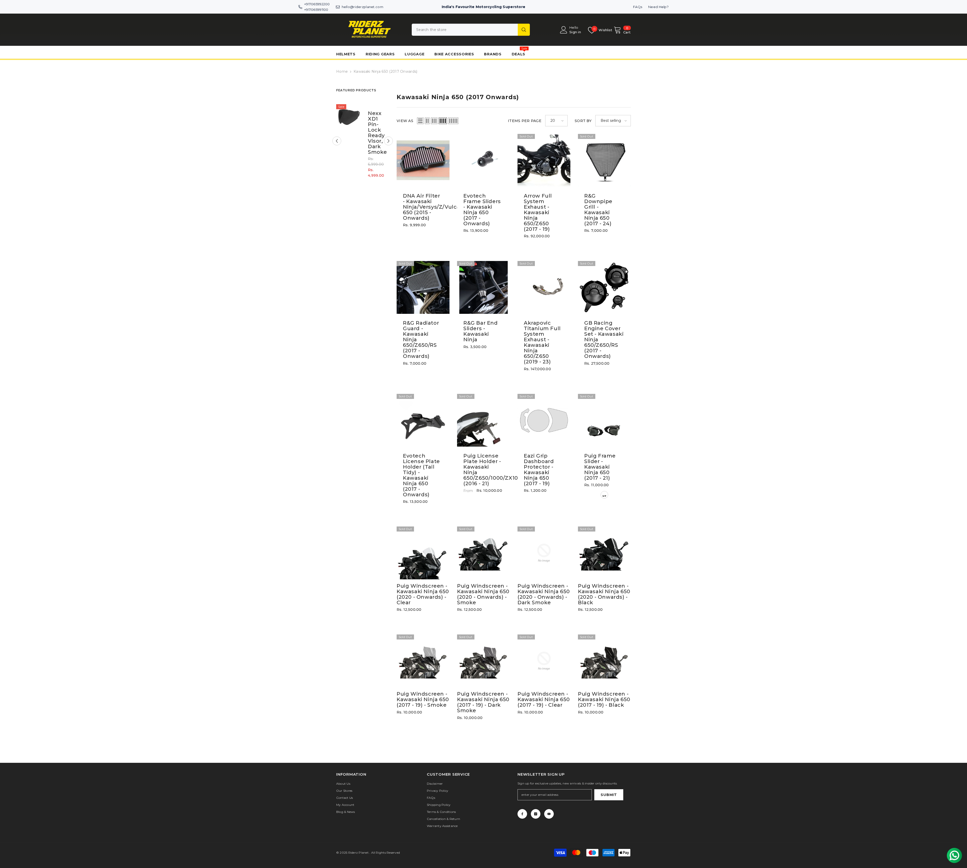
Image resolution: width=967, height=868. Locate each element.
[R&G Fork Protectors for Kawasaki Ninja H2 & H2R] (349, 117)
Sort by (583, 121)
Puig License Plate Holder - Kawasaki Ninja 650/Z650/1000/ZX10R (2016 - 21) (483, 469)
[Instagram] (535, 814)
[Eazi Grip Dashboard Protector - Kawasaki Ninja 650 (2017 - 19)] (543, 420)
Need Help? (658, 7)
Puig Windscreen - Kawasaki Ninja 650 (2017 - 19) (423, 699)
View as (405, 121)
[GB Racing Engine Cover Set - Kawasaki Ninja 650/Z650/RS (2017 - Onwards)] (604, 287)
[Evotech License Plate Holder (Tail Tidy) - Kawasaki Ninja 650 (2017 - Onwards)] (423, 420)
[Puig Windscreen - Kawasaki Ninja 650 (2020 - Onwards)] (423, 552)
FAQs (637, 7)
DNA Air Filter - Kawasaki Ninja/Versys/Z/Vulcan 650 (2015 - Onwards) (423, 207)
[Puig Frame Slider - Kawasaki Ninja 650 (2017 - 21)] (604, 420)
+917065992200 (317, 4)
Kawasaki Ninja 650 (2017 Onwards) (385, 71)
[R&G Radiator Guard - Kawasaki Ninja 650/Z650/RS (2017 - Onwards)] (423, 287)
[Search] (471, 30)
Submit (609, 794)
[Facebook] (522, 814)
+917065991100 (316, 10)
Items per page (524, 121)
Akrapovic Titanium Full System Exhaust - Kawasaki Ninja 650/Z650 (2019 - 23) (542, 342)
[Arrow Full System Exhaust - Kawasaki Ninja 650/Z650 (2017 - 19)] (543, 160)
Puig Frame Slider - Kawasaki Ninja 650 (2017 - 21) (600, 467)
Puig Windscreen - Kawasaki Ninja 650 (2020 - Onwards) (423, 594)
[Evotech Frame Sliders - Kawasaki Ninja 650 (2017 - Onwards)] (483, 160)
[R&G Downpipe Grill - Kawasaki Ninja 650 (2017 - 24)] (604, 160)
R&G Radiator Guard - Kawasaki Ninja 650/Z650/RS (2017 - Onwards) (421, 339)
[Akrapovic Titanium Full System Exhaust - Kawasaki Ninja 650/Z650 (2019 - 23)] (543, 287)
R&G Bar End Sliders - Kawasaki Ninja (480, 331)
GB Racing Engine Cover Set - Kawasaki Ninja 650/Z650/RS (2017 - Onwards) (604, 339)
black (604, 495)
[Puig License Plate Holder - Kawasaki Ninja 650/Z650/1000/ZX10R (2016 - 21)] (483, 420)
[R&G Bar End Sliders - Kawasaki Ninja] (483, 287)
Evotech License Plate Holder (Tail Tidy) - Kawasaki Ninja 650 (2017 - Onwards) (421, 475)
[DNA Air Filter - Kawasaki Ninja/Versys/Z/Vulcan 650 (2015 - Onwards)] (423, 160)
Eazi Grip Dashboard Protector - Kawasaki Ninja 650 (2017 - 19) (539, 469)
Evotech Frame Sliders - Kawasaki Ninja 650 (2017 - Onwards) (482, 209)
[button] (336, 141)
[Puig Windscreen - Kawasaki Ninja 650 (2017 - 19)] (423, 660)
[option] (362, 144)
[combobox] (465, 30)
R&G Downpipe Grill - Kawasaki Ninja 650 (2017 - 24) (598, 209)
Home (342, 71)
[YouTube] (549, 814)
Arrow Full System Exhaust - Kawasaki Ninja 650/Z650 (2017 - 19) (538, 212)
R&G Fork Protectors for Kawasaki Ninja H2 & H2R (375, 132)
